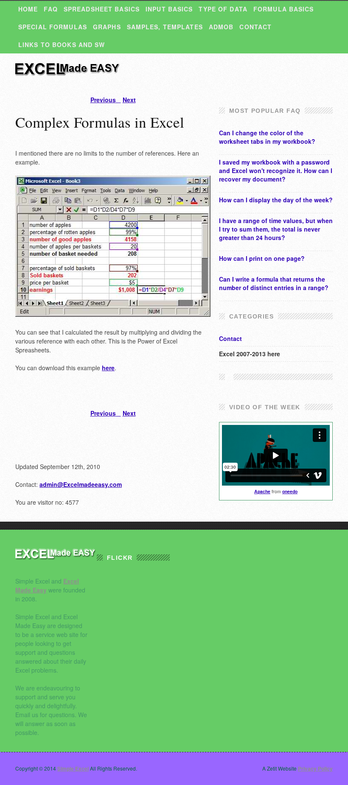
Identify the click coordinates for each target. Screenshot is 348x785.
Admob (221, 26)
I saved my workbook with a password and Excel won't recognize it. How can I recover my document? (275, 170)
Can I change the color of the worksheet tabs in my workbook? (267, 137)
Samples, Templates (165, 26)
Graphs (107, 26)
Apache (262, 491)
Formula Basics (283, 9)
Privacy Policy (315, 768)
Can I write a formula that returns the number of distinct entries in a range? (273, 283)
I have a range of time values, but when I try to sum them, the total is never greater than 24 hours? (276, 229)
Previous (103, 99)
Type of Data (223, 9)
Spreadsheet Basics (102, 9)
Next (129, 99)
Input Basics (169, 9)
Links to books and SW (61, 44)
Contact (255, 26)
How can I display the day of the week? (276, 200)
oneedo (289, 491)
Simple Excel (68, 73)
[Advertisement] (114, 143)
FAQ (50, 9)
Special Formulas (52, 26)
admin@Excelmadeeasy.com (80, 484)
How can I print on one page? (262, 258)
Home (28, 9)
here (108, 367)
